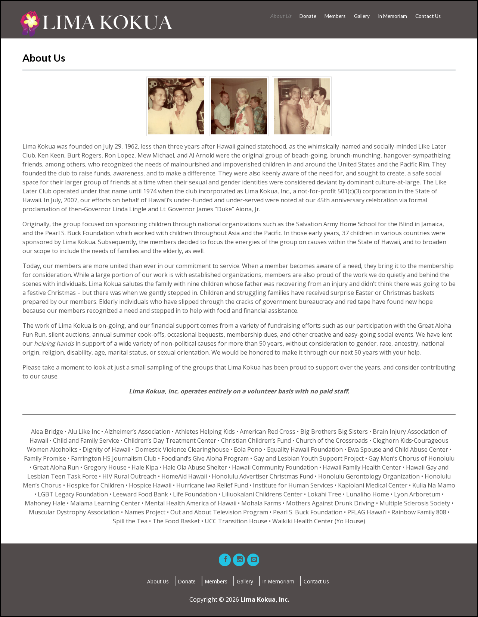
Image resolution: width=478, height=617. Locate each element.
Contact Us (428, 16)
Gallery (362, 16)
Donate (307, 16)
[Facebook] (225, 560)
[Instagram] (239, 560)
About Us (280, 16)
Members (335, 16)
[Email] (253, 560)
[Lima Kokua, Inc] (96, 23)
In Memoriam (392, 16)
